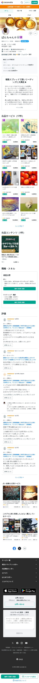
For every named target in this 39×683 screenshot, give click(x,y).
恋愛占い (9, 323)
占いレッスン (10, 355)
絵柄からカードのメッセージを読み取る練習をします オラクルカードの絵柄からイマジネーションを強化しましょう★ (19, 358)
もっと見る (20, 107)
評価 (9, 15)
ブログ (29, 15)
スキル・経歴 (32, 11)
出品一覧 (19, 11)
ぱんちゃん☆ (9, 37)
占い (4, 323)
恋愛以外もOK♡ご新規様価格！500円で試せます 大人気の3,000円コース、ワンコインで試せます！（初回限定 (19, 327)
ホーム (6, 11)
